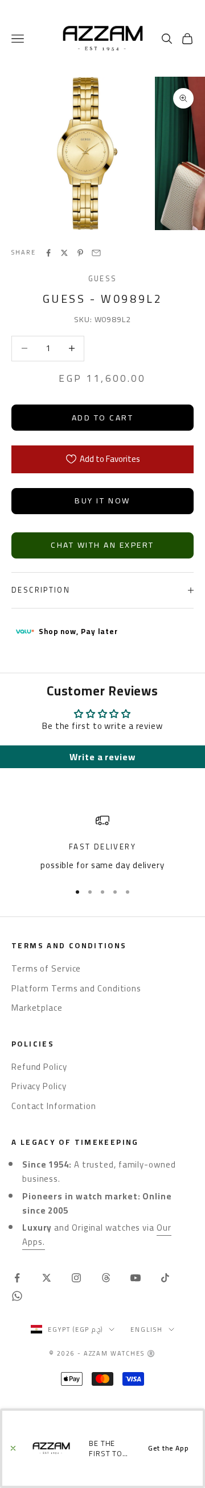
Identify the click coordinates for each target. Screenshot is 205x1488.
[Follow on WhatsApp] (17, 1296)
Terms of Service (46, 968)
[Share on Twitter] (64, 252)
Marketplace (37, 1007)
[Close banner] (13, 1448)
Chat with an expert (102, 544)
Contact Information (53, 1106)
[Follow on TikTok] (165, 1277)
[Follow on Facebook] (17, 1277)
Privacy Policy (39, 1086)
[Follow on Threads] (106, 1277)
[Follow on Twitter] (46, 1277)
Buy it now (102, 500)
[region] (102, 843)
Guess (102, 279)
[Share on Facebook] (48, 252)
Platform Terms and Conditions (76, 988)
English (146, 1329)
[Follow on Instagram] (76, 1277)
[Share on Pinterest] (80, 252)
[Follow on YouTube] (135, 1277)
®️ (151, 1353)
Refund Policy (39, 1066)
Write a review (102, 756)
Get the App (168, 1447)
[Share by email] (96, 252)
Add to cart (103, 417)
